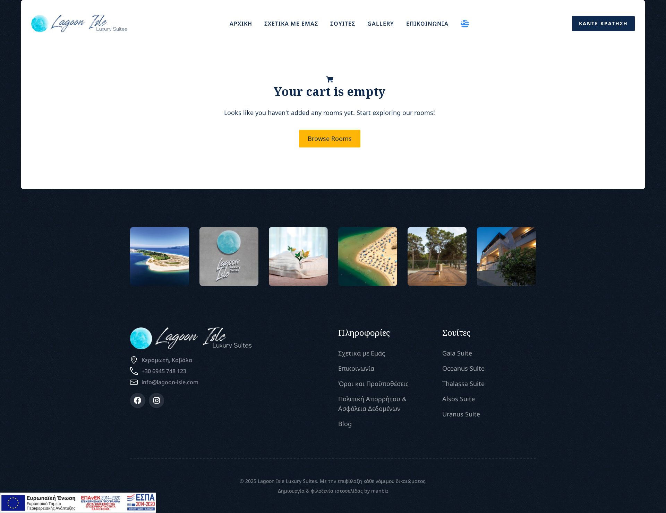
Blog (345, 424)
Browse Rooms (330, 138)
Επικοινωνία (356, 368)
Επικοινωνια (427, 23)
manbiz (379, 490)
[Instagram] (156, 400)
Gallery (380, 23)
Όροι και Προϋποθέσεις (373, 383)
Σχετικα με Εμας (291, 23)
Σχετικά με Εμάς (361, 353)
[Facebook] (137, 400)
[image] (159, 256)
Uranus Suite (461, 414)
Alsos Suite (458, 399)
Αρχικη (241, 23)
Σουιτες (342, 23)
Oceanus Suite (463, 368)
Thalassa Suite (463, 383)
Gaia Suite (457, 353)
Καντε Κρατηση (603, 23)
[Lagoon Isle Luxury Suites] (79, 22)
